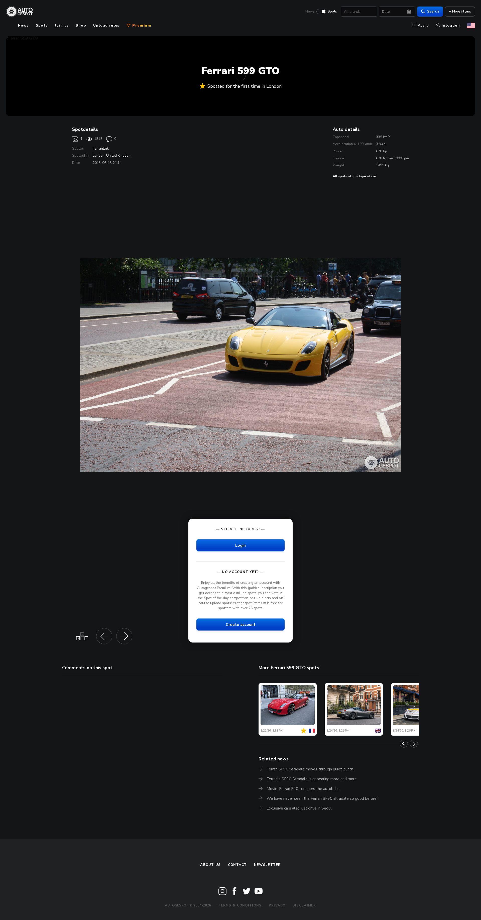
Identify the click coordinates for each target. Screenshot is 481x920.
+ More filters (460, 11)
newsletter (267, 865)
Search (433, 11)
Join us (62, 25)
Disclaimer (304, 905)
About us (210, 865)
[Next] (414, 744)
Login (240, 545)
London (98, 155)
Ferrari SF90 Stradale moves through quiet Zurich (310, 769)
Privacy (277, 905)
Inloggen (451, 25)
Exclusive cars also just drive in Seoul (299, 808)
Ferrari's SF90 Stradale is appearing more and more (312, 779)
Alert (423, 25)
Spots (332, 11)
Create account (241, 624)
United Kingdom (118, 155)
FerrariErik (101, 148)
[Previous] (404, 744)
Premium (141, 25)
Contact (237, 865)
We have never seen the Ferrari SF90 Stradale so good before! (322, 798)
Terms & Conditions (240, 905)
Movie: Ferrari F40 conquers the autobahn (303, 788)
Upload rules (106, 25)
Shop (81, 25)
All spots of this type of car (354, 176)
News (310, 11)
